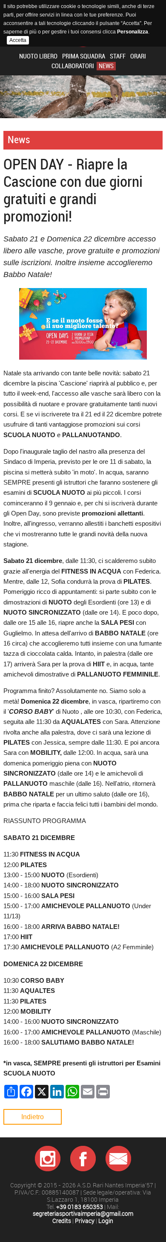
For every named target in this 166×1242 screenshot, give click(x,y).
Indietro (32, 1116)
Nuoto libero (38, 56)
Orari (138, 56)
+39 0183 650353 (79, 1207)
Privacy (84, 1221)
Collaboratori (73, 66)
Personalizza (132, 32)
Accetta (17, 40)
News (106, 66)
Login (105, 1221)
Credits (61, 1221)
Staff (118, 56)
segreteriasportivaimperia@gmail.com (83, 1213)
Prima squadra (83, 56)
